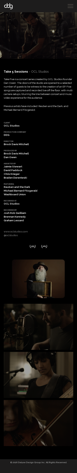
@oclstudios (11, 235)
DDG (8, 6)
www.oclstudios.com (16, 231)
